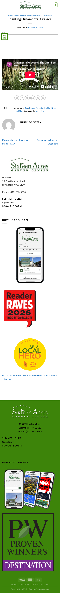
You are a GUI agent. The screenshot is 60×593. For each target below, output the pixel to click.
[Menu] (4, 5)
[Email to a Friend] (32, 97)
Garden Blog (20, 15)
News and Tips (45, 15)
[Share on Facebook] (22, 97)
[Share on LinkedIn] (43, 97)
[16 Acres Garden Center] (30, 5)
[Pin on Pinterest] (38, 97)
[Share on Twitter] (27, 97)
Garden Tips (32, 15)
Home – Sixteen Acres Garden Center (30, 585)
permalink (40, 111)
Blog (10, 15)
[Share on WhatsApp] (16, 97)
